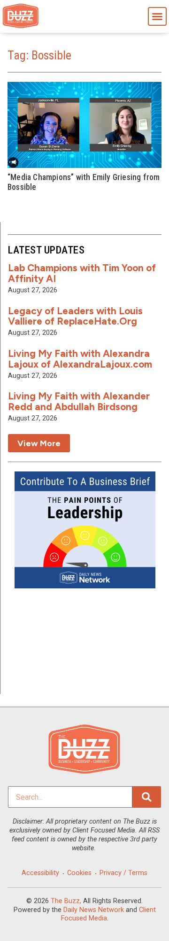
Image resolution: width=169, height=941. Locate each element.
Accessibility (40, 873)
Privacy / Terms (123, 873)
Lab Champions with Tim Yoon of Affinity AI (82, 273)
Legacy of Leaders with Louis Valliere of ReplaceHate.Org (75, 316)
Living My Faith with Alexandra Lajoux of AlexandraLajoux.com (80, 358)
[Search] (146, 797)
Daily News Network (93, 910)
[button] (157, 16)
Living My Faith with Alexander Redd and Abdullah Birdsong (79, 401)
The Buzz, (66, 901)
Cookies (79, 873)
